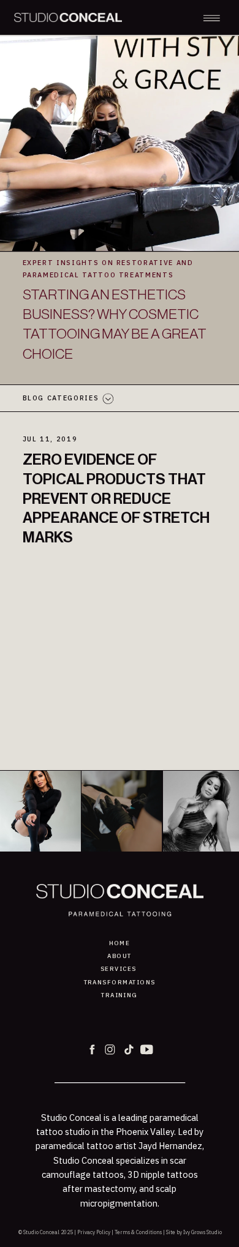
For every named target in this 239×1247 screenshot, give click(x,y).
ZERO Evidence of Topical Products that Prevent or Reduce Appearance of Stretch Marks (116, 498)
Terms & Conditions (138, 1232)
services (119, 969)
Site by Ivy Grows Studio (194, 1232)
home (120, 943)
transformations (120, 982)
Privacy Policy (93, 1232)
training (119, 995)
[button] (212, 18)
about (119, 956)
